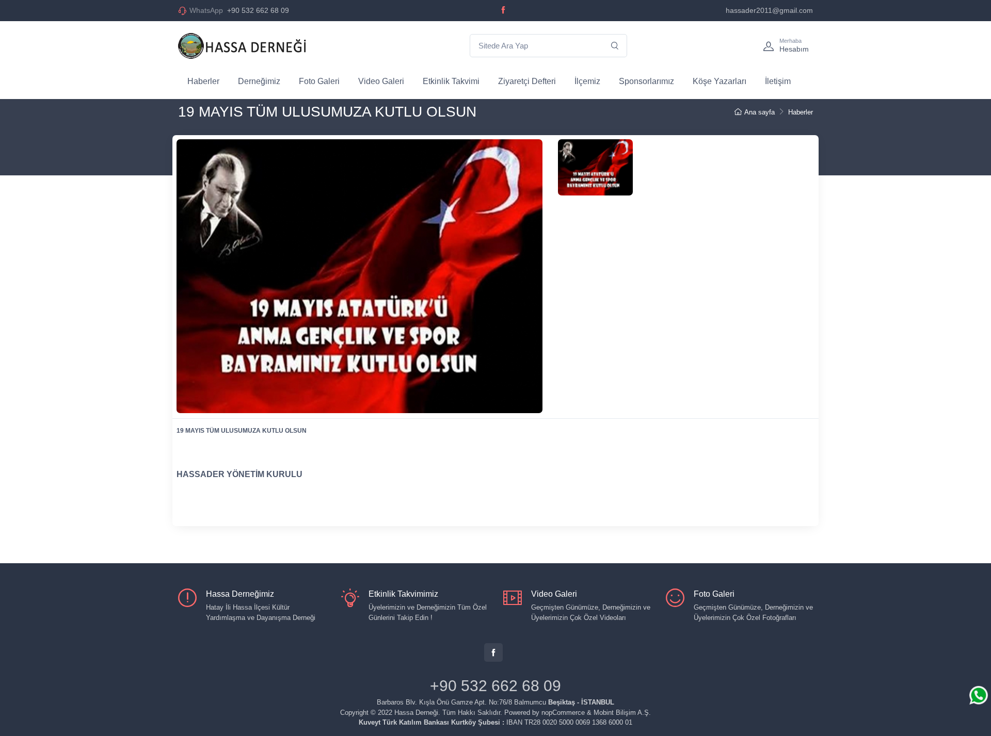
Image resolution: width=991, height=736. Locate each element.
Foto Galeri (319, 81)
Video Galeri (381, 81)
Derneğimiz (259, 81)
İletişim (778, 81)
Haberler (203, 81)
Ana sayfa (759, 112)
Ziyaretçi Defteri (527, 81)
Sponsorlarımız (646, 81)
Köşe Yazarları (719, 81)
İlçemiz (587, 81)
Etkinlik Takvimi (451, 81)
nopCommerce (563, 712)
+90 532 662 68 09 (239, 10)
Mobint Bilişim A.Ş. (622, 712)
